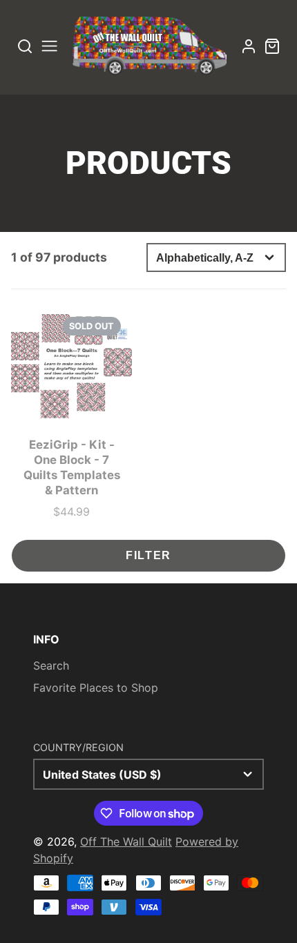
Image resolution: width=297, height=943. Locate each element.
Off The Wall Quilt (126, 841)
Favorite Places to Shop (95, 687)
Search (51, 665)
